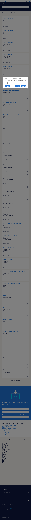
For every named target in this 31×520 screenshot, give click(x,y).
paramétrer (7, 86)
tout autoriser (24, 86)
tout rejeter (17, 86)
